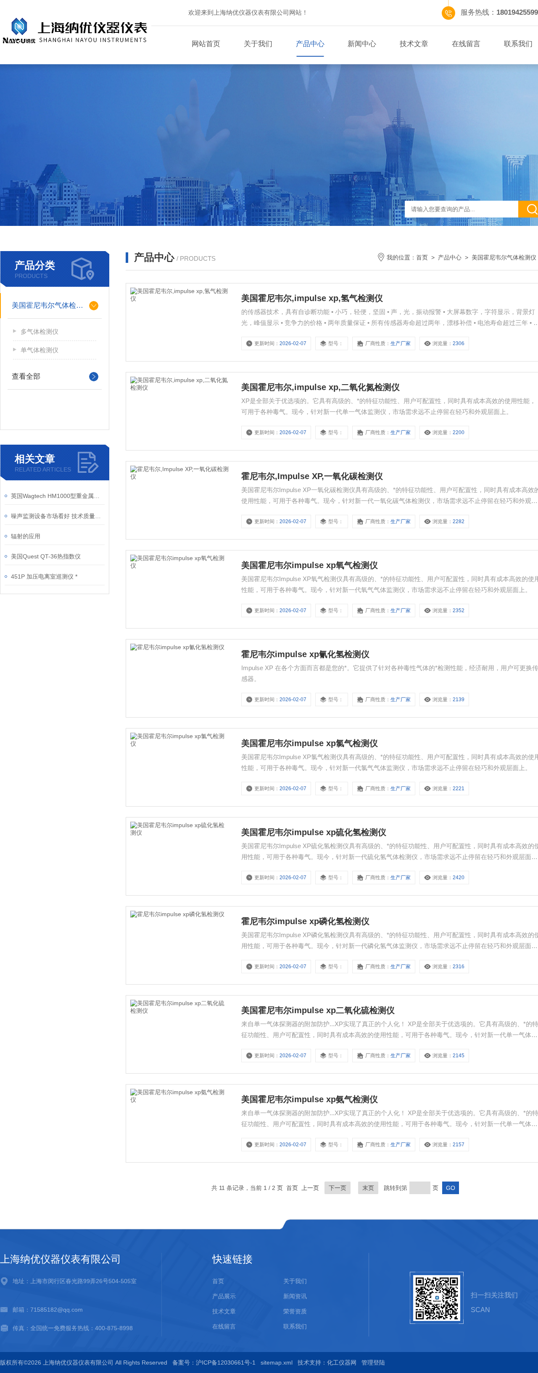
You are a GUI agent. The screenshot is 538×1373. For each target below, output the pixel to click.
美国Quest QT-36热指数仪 (46, 556)
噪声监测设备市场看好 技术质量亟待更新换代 (58, 516)
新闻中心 (362, 44)
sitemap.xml (277, 1362)
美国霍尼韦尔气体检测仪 (51, 305)
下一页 (337, 1187)
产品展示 (224, 1296)
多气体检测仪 (39, 331)
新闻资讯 (295, 1296)
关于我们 (258, 44)
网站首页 (206, 44)
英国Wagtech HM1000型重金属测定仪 (58, 496)
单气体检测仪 (39, 350)
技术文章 (414, 44)
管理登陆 (373, 1362)
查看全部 (26, 376)
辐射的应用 (25, 536)
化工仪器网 (341, 1362)
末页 (368, 1187)
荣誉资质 (295, 1311)
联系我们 (295, 1326)
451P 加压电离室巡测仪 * (44, 576)
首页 (422, 257)
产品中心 (310, 44)
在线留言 (466, 44)
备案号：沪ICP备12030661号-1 (214, 1362)
